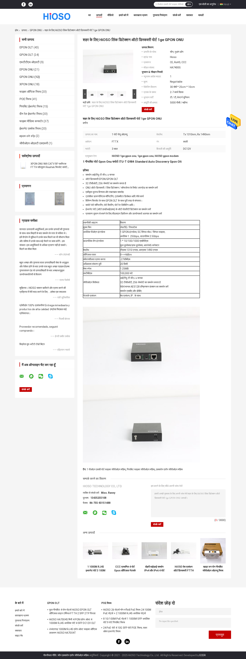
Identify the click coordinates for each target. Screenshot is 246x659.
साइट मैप (19, 635)
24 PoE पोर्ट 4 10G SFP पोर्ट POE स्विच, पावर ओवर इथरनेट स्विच (125, 629)
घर (89, 15)
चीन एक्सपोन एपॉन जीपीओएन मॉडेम (73, 655)
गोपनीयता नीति (49, 655)
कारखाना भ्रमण (140, 15)
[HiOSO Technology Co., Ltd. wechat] (43, 376)
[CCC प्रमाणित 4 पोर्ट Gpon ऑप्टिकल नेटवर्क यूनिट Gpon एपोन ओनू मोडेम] (125, 550)
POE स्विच (25, 99)
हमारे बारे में (123, 15)
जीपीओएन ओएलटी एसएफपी (33, 143)
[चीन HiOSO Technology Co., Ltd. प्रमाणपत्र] (30, 198)
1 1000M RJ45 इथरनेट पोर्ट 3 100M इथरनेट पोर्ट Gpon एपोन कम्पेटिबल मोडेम (95, 568)
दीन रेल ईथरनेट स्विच (30, 114)
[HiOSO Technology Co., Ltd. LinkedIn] (30, 4)
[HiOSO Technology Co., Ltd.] (57, 16)
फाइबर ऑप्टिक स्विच (30, 91)
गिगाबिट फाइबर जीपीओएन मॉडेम (141, 469)
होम (16, 30)
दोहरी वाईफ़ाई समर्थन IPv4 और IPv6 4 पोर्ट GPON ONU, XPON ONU (154, 568)
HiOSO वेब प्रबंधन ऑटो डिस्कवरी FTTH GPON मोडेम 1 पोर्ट (184, 568)
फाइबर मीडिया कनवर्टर (31, 121)
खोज (189, 4)
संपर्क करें (177, 15)
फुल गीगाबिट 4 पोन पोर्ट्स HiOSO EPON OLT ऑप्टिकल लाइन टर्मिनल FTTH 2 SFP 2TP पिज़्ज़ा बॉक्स (72, 612)
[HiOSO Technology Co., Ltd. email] (23, 376)
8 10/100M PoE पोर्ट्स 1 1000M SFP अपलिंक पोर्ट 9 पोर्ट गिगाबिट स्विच (126, 620)
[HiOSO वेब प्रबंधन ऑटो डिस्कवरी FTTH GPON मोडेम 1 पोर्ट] (183, 550)
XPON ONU (26, 84)
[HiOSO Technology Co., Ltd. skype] (52, 376)
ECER (203, 655)
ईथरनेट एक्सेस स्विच (30, 128)
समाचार (189, 15)
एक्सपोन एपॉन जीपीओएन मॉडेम (169, 469)
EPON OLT (26, 47)
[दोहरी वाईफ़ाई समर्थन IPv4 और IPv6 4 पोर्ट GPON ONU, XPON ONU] (154, 550)
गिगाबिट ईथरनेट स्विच (30, 106)
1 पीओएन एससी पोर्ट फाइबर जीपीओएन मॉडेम (106, 469)
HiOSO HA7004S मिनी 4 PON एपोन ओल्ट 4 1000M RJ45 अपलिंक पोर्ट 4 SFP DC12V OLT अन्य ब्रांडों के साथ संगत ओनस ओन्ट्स (72, 622)
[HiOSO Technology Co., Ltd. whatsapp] (33, 376)
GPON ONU (36, 30)
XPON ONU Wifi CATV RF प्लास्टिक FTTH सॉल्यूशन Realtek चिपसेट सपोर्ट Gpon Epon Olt (49, 167)
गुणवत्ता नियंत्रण (160, 15)
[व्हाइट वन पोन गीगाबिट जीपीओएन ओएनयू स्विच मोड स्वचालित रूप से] (213, 550)
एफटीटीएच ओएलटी (29, 62)
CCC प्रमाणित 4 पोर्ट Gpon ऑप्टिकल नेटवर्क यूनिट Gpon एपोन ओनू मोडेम (125, 568)
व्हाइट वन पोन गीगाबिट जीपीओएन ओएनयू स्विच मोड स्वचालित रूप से (213, 568)
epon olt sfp (27, 136)
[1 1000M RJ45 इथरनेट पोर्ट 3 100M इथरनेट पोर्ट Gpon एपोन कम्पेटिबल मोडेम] (95, 550)
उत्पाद (24, 30)
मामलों (200, 15)
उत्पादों (99, 15)
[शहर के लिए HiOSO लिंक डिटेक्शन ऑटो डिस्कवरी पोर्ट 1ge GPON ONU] (108, 67)
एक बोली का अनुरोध (207, 4)
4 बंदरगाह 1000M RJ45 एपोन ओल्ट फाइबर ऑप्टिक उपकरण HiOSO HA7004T (73, 631)
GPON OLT (26, 54)
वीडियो (110, 15)
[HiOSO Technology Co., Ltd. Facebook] (23, 4)
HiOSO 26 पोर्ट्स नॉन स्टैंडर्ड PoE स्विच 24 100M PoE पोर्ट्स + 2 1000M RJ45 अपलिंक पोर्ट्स (127, 611)
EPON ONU (26, 69)
